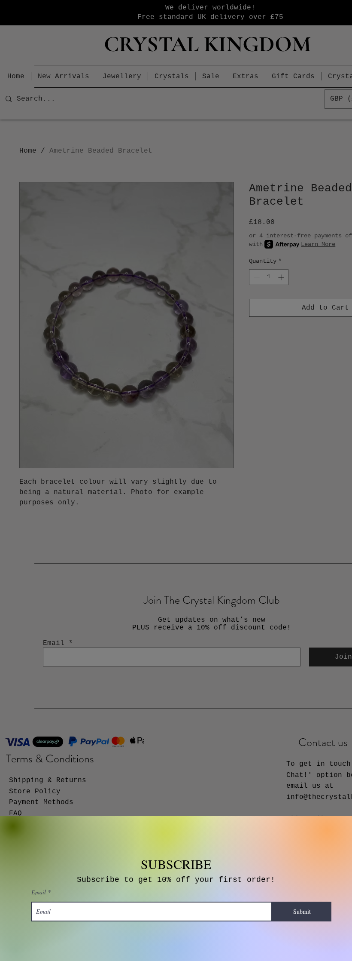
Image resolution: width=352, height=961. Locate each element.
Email (38, 892)
